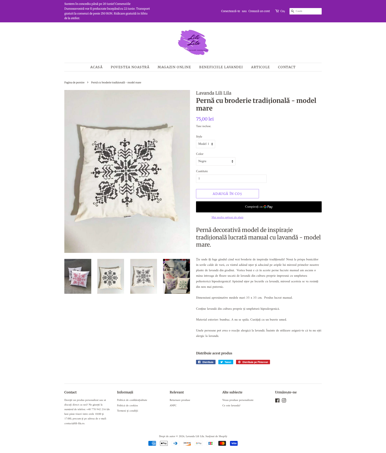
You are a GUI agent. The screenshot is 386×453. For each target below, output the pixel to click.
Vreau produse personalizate (238, 400)
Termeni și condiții (127, 411)
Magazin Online (174, 67)
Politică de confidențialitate (132, 400)
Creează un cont (259, 11)
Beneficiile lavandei (221, 67)
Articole (260, 67)
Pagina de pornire (74, 82)
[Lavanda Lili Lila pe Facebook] (277, 401)
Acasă (96, 67)
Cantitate (202, 171)
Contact (287, 67)
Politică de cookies (127, 405)
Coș (282, 11)
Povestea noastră (130, 67)
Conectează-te (230, 11)
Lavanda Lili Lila (195, 436)
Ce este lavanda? (231, 405)
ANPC (173, 405)
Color (199, 154)
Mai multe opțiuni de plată (227, 217)
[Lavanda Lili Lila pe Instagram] (284, 401)
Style (199, 137)
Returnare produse (180, 400)
